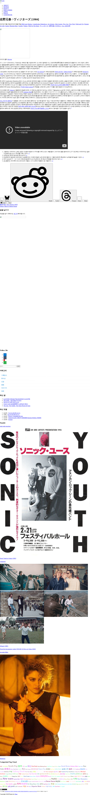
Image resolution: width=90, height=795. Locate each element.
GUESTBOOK (8, 15)
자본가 (22, 779)
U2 (58, 779)
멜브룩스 (56, 771)
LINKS (6, 11)
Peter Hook (57, 786)
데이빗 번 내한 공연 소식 (11, 402)
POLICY (6, 8)
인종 (85, 781)
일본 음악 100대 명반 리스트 (27, 106)
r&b (83, 781)
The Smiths (72, 781)
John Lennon (58, 24)
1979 (72, 779)
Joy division (52, 774)
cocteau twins (2, 784)
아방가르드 (49, 786)
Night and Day (59, 71)
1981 (1, 779)
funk (17, 774)
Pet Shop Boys (31, 784)
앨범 (2, 385)
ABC (1, 766)
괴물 (24, 786)
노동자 (15, 784)
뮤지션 (3, 378)
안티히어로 (34, 769)
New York (72, 24)
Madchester (2, 781)
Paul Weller (78, 781)
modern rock (18, 781)
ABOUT (6, 5)
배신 (29, 766)
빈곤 (49, 784)
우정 (10, 771)
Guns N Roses (34, 779)
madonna (6, 771)
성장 (84, 774)
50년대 (5, 776)
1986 (37, 771)
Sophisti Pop (64, 771)
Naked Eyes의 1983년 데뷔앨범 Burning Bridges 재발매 (24, 418)
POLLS (6, 13)
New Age (65, 24)
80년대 (24, 784)
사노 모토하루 (66, 26)
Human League (67, 776)
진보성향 (24, 781)
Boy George (28, 769)
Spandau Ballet (16, 779)
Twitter (83, 776)
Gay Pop (9, 776)
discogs (10, 59)
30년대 (19, 769)
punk (13, 786)
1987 (45, 771)
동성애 (82, 769)
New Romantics (82, 779)
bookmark (19, 786)
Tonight (20, 26)
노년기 (61, 776)
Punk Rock (15, 769)
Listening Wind (27, 92)
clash (89, 776)
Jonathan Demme (25, 774)
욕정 (52, 784)
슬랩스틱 (65, 769)
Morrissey (12, 781)
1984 (22, 24)
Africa (31, 771)
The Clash (27, 771)
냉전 (60, 771)
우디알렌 (62, 786)
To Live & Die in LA (14, 413)
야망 (19, 774)
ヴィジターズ (44, 26)
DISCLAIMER (8, 10)
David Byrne (65, 766)
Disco (21, 776)
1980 (53, 786)
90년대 (57, 781)
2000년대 (44, 776)
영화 (2, 391)
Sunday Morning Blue (11, 26)
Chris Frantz (26, 776)
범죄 (20, 766)
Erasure (10, 419)
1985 (38, 774)
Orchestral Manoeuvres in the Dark (64, 784)
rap (50, 779)
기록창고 (4, 375)
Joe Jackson (51, 24)
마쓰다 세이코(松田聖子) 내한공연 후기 (16, 404)
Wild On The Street (33, 26)
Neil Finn (52, 769)
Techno (43, 786)
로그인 (16, 213)
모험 (34, 771)
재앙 (38, 784)
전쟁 (14, 774)
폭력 (19, 784)
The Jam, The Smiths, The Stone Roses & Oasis (17, 406)
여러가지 (4, 388)
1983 (19, 776)
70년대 (54, 779)
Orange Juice (14, 776)
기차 (56, 784)
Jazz (12, 769)
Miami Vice (41, 781)
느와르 (6, 781)
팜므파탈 (62, 774)
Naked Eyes (67, 773)
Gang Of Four (55, 766)
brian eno (54, 776)
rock (67, 781)
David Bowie (71, 771)
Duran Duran (50, 781)
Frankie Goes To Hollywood (43, 779)
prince (83, 784)
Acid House (40, 771)
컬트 (70, 769)
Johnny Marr (74, 766)
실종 (9, 786)
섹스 (23, 769)
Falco (1, 786)
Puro (16, 794)
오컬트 (75, 776)
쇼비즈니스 (78, 774)
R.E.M (88, 781)
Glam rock (78, 784)
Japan (59, 766)
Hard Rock (45, 784)
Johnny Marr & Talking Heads (8, 206)
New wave (8, 778)
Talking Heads (68, 71)
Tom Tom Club (33, 774)
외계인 (48, 769)
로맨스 (7, 769)
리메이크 (61, 779)
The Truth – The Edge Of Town (12, 400)
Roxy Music (67, 779)
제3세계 (74, 784)
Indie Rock (58, 769)
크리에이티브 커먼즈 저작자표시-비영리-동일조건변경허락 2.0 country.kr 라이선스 (21, 791)
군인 (41, 784)
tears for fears (35, 781)
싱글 (2, 381)
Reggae (30, 781)
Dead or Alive (33, 776)
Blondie (49, 776)
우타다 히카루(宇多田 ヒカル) (40, 108)
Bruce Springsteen (50, 771)
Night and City (79, 24)
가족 (75, 779)
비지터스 (58, 26)
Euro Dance (63, 781)
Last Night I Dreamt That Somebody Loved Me (17, 399)
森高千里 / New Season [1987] (9, 204)
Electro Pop (57, 773)
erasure (58, 776)
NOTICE (6, 7)
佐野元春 (51, 26)
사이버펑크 (5, 766)
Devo (30, 786)
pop (86, 776)
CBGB (74, 769)
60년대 (72, 774)
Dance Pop (42, 769)
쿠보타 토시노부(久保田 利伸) (60, 85)
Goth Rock (49, 766)
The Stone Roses (27, 779)
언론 (16, 786)
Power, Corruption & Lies (15, 416)
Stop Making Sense (42, 766)
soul (26, 766)
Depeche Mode (36, 786)
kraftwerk (78, 769)
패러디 (79, 776)
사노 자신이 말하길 (6, 101)
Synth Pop (13, 766)
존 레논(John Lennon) (26, 87)
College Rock (77, 771)
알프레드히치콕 (44, 774)
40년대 (38, 776)
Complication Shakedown (40, 24)
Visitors (25, 26)
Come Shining (28, 24)
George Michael (8, 774)
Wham (72, 776)
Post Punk (34, 766)
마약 (86, 784)
